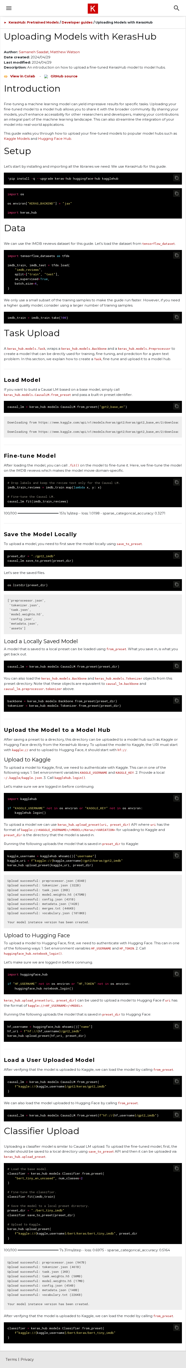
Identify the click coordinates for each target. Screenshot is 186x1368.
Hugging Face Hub (54, 138)
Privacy (27, 1359)
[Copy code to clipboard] (176, 177)
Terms (11, 1359)
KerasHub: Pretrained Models (34, 22)
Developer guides (77, 22)
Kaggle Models (17, 138)
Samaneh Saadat (34, 52)
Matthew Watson (65, 52)
